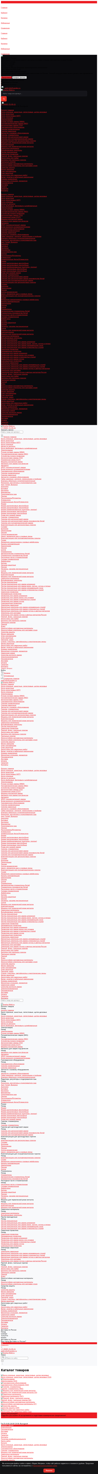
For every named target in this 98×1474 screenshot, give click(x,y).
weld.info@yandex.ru (12, 88)
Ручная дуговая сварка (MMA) (12, 121)
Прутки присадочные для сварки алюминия (18, 342)
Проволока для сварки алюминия (14, 353)
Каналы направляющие (10, 301)
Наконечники (6, 303)
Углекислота (6, 257)
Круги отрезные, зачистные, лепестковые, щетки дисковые (24, 112)
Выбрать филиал (19, 77)
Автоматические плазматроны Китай (15, 311)
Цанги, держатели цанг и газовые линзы (16, 294)
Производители (7, 416)
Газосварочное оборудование (12, 127)
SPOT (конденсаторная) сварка (13, 225)
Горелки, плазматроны (10, 135)
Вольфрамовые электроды (11, 150)
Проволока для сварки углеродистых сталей (18, 357)
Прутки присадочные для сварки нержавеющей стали (22, 345)
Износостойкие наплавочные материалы (17, 164)
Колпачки (4, 286)
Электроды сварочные (10, 363)
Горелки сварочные (8, 131)
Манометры (5, 250)
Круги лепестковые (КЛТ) (11, 116)
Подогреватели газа (9, 252)
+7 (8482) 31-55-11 (8, 1349)
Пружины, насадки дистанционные (14, 326)
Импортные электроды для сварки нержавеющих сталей (23, 365)
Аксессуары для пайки (10, 158)
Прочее (4, 290)
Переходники (6, 288)
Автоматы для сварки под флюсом (14, 221)
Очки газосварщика (8, 171)
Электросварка (7, 120)
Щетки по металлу (8, 204)
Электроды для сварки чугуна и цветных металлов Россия (23, 372)
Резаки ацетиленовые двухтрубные (15, 263)
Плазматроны (6, 309)
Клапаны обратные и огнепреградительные (18, 238)
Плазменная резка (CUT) (11, 217)
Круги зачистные (7, 114)
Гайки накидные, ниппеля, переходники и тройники (21, 236)
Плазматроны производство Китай (14, 313)
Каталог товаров (7, 194)
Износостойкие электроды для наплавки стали (19, 166)
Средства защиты (8, 167)
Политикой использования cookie (45, 1466)
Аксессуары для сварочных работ (14, 175)
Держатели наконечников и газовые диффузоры (20, 299)
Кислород (4, 248)
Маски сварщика (7, 169)
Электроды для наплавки (11, 370)
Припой (4, 382)
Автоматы (5, 223)
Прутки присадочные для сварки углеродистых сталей (22, 347)
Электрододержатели (9, 414)
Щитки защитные (7, 401)
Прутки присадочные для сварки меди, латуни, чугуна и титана (25, 344)
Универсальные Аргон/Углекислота (14, 259)
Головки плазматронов (10, 317)
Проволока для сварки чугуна (12, 359)
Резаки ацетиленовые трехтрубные (15, 265)
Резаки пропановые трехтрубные (14, 271)
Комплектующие (7, 144)
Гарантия (4, 422)
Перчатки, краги (7, 397)
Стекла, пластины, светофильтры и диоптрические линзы (23, 399)
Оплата (4, 420)
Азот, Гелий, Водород (9, 242)
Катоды (4, 321)
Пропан (4, 254)
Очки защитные (7, 173)
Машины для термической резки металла (17, 143)
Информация (6, 1427)
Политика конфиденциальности (13, 1439)
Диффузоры (6, 319)
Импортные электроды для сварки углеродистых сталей (23, 366)
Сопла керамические (9, 292)
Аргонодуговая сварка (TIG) (12, 125)
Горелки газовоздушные (10, 129)
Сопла (3, 307)
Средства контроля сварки (11, 412)
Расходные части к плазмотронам (14, 315)
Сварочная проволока (9, 154)
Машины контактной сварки (12, 219)
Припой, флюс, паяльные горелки (14, 156)
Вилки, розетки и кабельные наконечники (17, 177)
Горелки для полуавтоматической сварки (17, 139)
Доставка (4, 418)
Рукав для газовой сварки (11, 273)
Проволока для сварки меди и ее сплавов (17, 355)
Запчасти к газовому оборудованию (15, 133)
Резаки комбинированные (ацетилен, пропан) (19, 267)
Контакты (4, 424)
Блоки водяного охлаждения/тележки (15, 227)
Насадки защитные (8, 322)
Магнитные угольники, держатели (14, 181)
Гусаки (3, 298)
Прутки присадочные (9, 152)
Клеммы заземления (9, 179)
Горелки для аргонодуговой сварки (14, 137)
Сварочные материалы (10, 148)
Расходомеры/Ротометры (11, 255)
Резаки (3, 261)
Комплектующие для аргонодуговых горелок (18, 141)
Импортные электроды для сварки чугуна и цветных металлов (25, 368)
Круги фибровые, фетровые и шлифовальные (19, 206)
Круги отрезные (7, 118)
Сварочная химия (8, 411)
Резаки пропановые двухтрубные (14, 269)
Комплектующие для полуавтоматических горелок (20, 296)
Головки (4, 284)
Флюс (3, 384)
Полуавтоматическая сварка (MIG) (14, 123)
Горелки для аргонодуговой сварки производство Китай (22, 278)
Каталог (4, 1443)
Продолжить (6, 77)
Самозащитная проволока (11, 361)
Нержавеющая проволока (11, 351)
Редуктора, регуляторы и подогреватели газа (18, 240)
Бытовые (4, 246)
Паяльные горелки (8, 162)
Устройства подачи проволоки (12, 213)
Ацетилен (4, 244)
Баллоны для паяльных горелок (13, 160)
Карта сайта (5, 1441)
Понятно (49, 1470)
